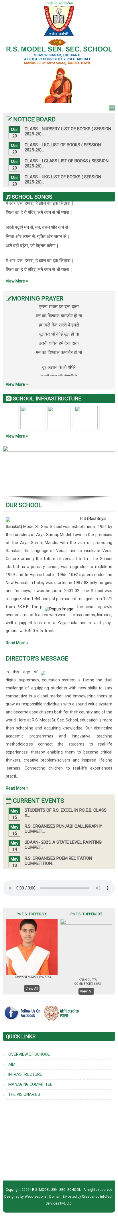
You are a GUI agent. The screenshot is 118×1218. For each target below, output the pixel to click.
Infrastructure (25, 1074)
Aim (11, 1064)
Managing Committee (30, 1084)
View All (31, 988)
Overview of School (29, 1054)
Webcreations (36, 1197)
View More (16, 281)
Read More (16, 642)
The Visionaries (24, 1094)
